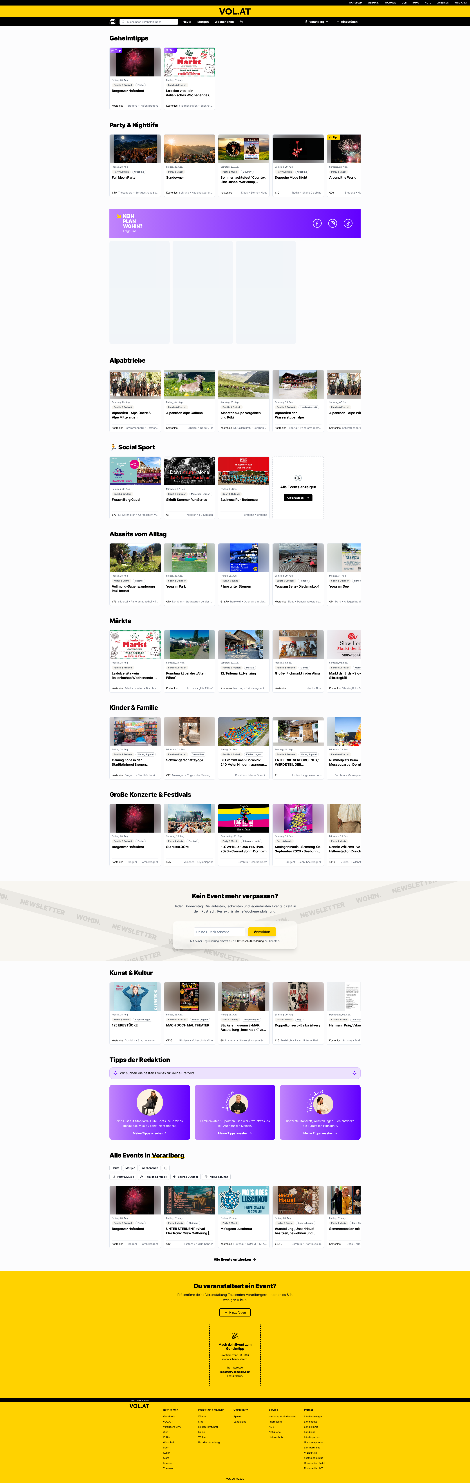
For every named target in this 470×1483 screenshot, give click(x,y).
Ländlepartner (312, 1437)
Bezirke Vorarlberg (209, 1442)
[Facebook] (317, 223)
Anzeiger (443, 2)
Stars (166, 1457)
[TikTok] (348, 223)
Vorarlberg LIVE (172, 1426)
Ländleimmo (311, 1426)
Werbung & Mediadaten (282, 1416)
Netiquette (275, 1431)
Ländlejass (240, 1421)
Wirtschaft (169, 1442)
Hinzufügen (349, 22)
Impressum (275, 1421)
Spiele (237, 1416)
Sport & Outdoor (188, 1176)
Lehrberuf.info (312, 1447)
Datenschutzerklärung (250, 940)
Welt (165, 1431)
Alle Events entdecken (232, 1259)
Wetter (202, 1416)
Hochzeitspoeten (313, 1442)
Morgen (203, 22)
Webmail (373, 2)
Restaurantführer (208, 1426)
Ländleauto (310, 1421)
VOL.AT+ (168, 1421)
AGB (271, 1426)
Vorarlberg (316, 22)
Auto (428, 2)
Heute (187, 22)
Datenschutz (276, 1437)
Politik (166, 1437)
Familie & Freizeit (156, 1176)
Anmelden (262, 932)
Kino (200, 1421)
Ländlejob (309, 1431)
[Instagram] (333, 223)
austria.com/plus (313, 1457)
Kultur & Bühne (219, 1176)
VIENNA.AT (310, 1452)
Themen (168, 1468)
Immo (416, 2)
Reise (201, 1431)
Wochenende (224, 22)
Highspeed (355, 2)
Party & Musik (125, 1176)
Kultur (166, 1452)
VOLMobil (390, 2)
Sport (166, 1447)
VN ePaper (460, 2)
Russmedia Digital (314, 1462)
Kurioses (168, 1462)
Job (404, 2)
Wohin (202, 1437)
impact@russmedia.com (235, 1371)
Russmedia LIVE (313, 1468)
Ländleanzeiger (313, 1416)
